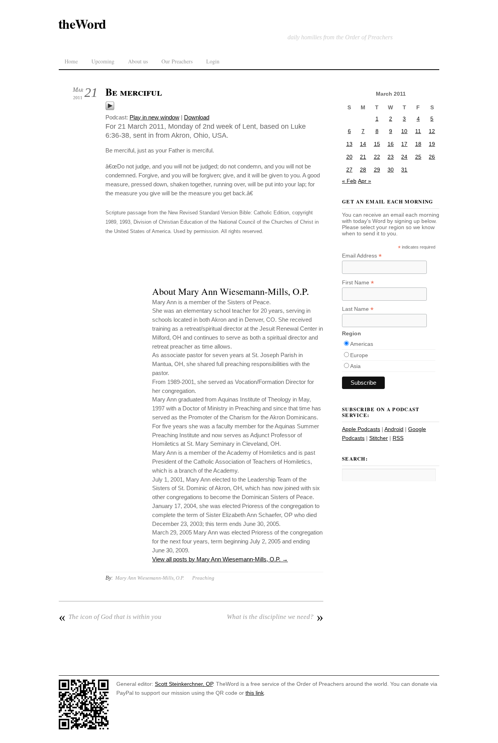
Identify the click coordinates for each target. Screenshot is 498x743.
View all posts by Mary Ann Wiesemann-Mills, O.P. (220, 559)
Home (71, 61)
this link (254, 693)
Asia (355, 366)
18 (418, 144)
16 (391, 144)
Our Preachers (177, 61)
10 (404, 131)
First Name (358, 282)
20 (349, 157)
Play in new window (154, 117)
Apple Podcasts (361, 429)
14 (363, 144)
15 (377, 144)
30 (391, 169)
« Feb (349, 181)
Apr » (364, 181)
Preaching (203, 578)
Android (393, 429)
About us (138, 61)
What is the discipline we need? (275, 617)
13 (349, 144)
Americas (361, 344)
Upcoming (102, 61)
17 (404, 144)
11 (418, 131)
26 (432, 157)
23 (391, 157)
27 (349, 169)
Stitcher (378, 438)
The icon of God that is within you (110, 617)
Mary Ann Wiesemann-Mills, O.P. (149, 578)
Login (212, 61)
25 (418, 157)
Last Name (358, 309)
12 (432, 131)
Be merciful (133, 91)
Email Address (362, 255)
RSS (398, 438)
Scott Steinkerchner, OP (184, 684)
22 (377, 157)
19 (432, 144)
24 (404, 157)
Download (196, 117)
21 (363, 157)
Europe (359, 355)
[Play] (109, 108)
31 (404, 169)
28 (363, 169)
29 (377, 169)
